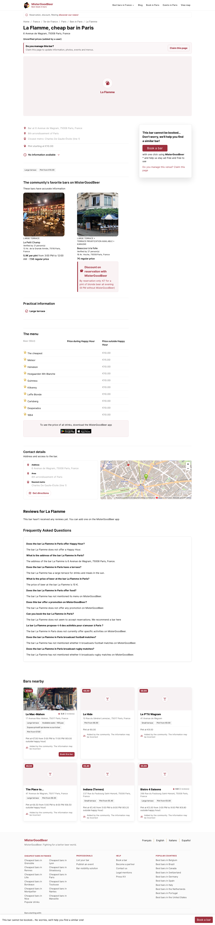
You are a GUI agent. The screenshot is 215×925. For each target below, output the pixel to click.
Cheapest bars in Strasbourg (58, 869)
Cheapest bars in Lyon (58, 862)
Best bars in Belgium (166, 860)
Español (186, 840)
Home (26, 21)
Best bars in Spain (165, 880)
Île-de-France (50, 21)
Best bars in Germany (167, 876)
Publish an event (85, 864)
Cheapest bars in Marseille (58, 897)
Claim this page (179, 48)
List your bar (82, 860)
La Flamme (91, 21)
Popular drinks (31, 902)
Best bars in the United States (171, 897)
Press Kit (121, 876)
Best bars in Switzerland (168, 872)
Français (146, 840)
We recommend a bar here (106, 619)
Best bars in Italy (164, 885)
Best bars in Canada (166, 868)
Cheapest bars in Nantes (58, 890)
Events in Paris (170, 5)
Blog (140, 5)
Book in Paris (152, 5)
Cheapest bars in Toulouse (58, 883)
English (160, 840)
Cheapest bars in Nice (33, 897)
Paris (63, 21)
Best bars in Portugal (167, 893)
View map (185, 5)
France (36, 21)
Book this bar (66, 754)
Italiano (173, 840)
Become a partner (125, 864)
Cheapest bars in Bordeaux (33, 883)
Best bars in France (122, 5)
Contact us (121, 868)
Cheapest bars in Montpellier (33, 890)
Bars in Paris (76, 21)
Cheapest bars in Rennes (33, 869)
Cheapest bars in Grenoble (33, 862)
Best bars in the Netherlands (170, 889)
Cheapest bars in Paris (58, 876)
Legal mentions (124, 872)
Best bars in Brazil (165, 864)
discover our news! (68, 15)
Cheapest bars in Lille (33, 876)
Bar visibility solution (87, 868)
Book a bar (155, 148)
